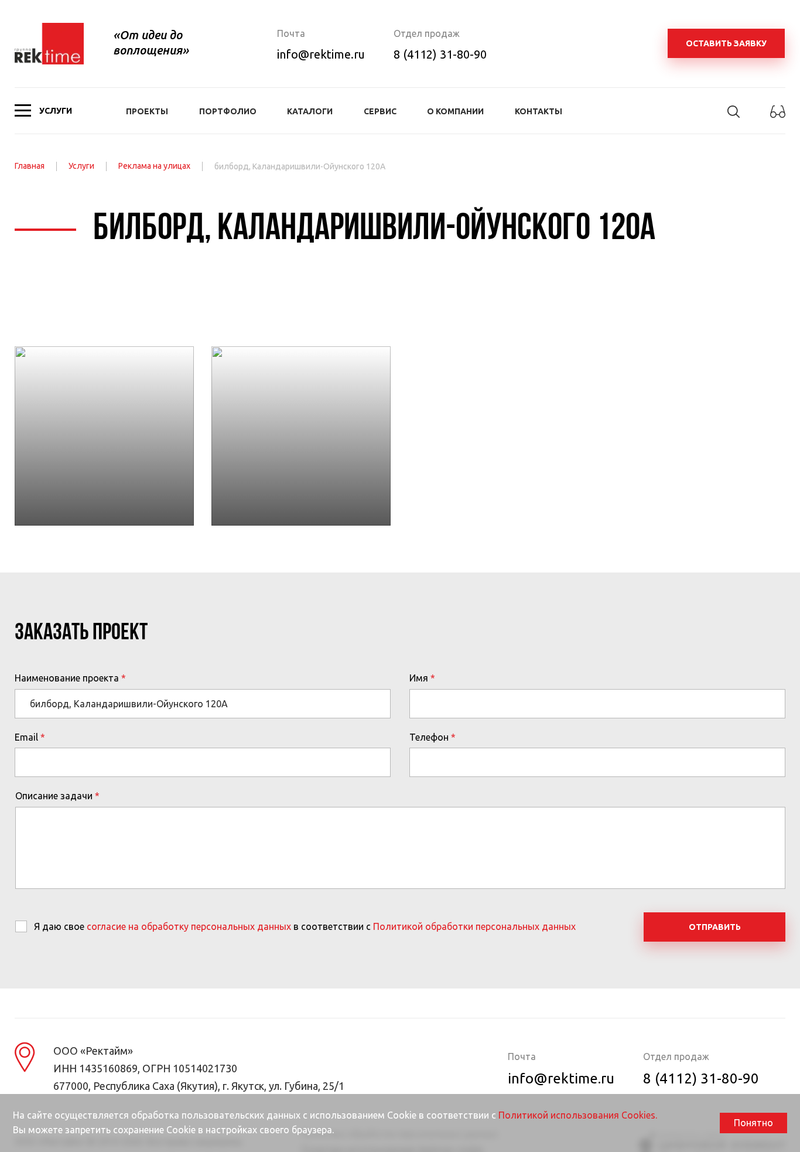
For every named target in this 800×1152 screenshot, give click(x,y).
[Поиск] (733, 117)
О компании (455, 111)
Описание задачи (54, 795)
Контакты (538, 111)
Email (26, 737)
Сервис (380, 111)
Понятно (753, 1122)
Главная (30, 166)
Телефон (429, 737)
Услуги (81, 166)
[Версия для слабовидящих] (777, 118)
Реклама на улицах (154, 166)
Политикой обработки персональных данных (474, 926)
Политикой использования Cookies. (577, 1115)
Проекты (147, 111)
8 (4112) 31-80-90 (440, 54)
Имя (418, 678)
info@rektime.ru (321, 54)
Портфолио (228, 111)
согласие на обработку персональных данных (189, 926)
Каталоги (310, 111)
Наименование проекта (67, 678)
